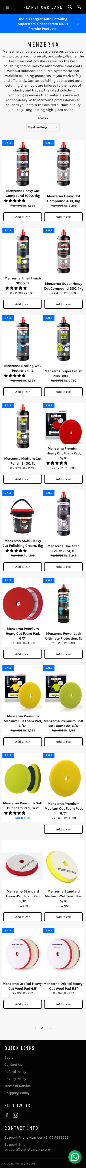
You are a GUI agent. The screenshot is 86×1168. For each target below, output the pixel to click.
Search (10, 1057)
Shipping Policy (16, 1093)
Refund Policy (15, 1071)
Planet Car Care (43, 7)
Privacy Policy (15, 1079)
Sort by (43, 118)
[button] (15, 201)
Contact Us (13, 1064)
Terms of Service (17, 1086)
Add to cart (22, 216)
